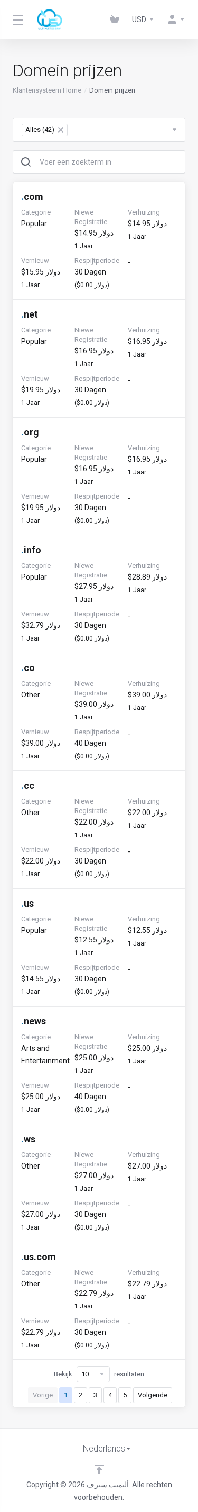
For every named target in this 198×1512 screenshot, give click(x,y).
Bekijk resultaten (99, 1374)
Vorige (43, 1395)
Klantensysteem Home (47, 90)
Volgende (152, 1395)
